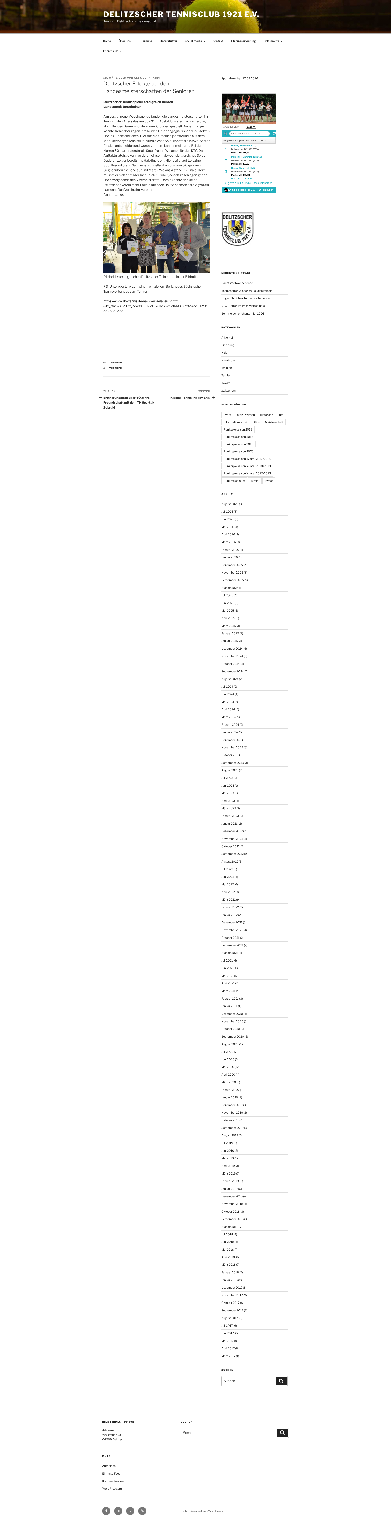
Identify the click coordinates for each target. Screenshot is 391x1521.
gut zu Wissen (245, 414)
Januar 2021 (229, 1006)
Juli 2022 (227, 869)
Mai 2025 (227, 610)
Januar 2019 (229, 1188)
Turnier (115, 362)
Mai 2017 (227, 1340)
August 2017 (229, 1318)
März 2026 (228, 542)
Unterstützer (168, 41)
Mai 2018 (227, 1249)
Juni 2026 (227, 519)
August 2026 (229, 504)
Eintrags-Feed (111, 1473)
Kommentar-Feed (113, 1481)
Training (226, 367)
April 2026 (228, 534)
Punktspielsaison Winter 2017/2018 (247, 458)
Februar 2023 (230, 815)
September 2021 (232, 945)
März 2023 (228, 808)
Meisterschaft (274, 422)
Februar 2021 (230, 998)
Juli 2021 (227, 960)
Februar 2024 (230, 724)
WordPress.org (112, 1488)
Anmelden (109, 1465)
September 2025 (232, 580)
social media (193, 41)
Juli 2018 (227, 1234)
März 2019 (228, 1173)
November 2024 (232, 656)
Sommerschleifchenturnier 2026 (242, 313)
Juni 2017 (227, 1333)
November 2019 (232, 1112)
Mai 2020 (227, 1067)
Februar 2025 (230, 633)
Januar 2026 (229, 557)
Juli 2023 (227, 777)
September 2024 (232, 671)
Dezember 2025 (232, 565)
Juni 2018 (227, 1241)
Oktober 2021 (230, 937)
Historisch (266, 414)
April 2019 (228, 1165)
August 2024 (229, 679)
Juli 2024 (227, 686)
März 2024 (228, 717)
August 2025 (229, 587)
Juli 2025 (227, 595)
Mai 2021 (227, 975)
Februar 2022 (230, 907)
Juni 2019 (227, 1150)
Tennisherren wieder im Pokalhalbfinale (246, 290)
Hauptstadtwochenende (237, 283)
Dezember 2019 (232, 1105)
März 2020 (228, 1082)
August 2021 (229, 952)
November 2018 (232, 1203)
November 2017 (232, 1295)
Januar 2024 (229, 732)
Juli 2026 (227, 511)
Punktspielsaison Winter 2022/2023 (247, 473)
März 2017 (228, 1356)
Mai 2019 (227, 1158)
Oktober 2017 (230, 1302)
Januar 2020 (229, 1097)
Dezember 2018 (232, 1196)
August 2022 (229, 861)
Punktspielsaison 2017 (238, 436)
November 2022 (232, 838)
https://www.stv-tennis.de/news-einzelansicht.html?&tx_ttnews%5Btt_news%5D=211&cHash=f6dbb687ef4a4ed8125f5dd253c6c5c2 (155, 306)
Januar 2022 (229, 915)
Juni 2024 (227, 694)
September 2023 (232, 762)
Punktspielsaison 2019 (238, 444)
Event (227, 414)
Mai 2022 (227, 884)
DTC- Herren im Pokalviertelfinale (243, 305)
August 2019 (229, 1135)
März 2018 (228, 1264)
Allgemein (227, 337)
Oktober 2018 (230, 1211)
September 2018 (232, 1219)
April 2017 (228, 1348)
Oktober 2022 (230, 846)
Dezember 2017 (231, 1287)
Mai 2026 (227, 527)
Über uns (125, 41)
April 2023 (228, 800)
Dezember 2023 (232, 740)
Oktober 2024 (230, 663)
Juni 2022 (227, 877)
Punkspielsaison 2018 (238, 429)
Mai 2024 (227, 702)
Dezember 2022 (232, 831)
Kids (224, 352)
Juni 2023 (227, 785)
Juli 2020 (227, 1051)
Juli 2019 (227, 1143)
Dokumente (271, 41)
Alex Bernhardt (147, 77)
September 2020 (232, 1036)
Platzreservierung (243, 41)
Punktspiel (228, 360)
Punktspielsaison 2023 (239, 451)
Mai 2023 (227, 793)
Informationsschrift (236, 422)
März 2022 (228, 899)
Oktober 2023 (230, 755)
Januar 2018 (229, 1280)
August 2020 (230, 1044)
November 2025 (232, 572)
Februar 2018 (230, 1272)
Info (280, 414)
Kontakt (218, 41)
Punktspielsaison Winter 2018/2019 (247, 466)
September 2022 (232, 854)
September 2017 (232, 1310)
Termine (146, 41)
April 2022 (228, 892)
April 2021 (228, 983)
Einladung (227, 345)
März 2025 (228, 625)
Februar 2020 (230, 1090)
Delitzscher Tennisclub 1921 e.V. (181, 14)
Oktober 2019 (230, 1120)
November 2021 (232, 930)
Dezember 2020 (232, 1013)
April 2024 (228, 709)
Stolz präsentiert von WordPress (202, 1511)
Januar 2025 (229, 640)
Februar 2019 (230, 1181)
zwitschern (228, 390)
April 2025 (228, 618)
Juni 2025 (227, 603)
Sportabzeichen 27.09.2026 (239, 78)
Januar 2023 (229, 823)
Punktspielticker (234, 480)
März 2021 (228, 990)
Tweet (225, 383)
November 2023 (232, 747)
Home (107, 41)
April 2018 (228, 1257)
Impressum (110, 51)
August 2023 (229, 770)
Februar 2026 (230, 549)
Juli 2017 (227, 1325)
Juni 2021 (227, 968)
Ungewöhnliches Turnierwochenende (245, 298)
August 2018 (229, 1226)
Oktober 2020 (230, 1028)
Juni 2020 (227, 1059)
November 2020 (232, 1021)
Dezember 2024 (232, 648)
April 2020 (228, 1074)
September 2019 (232, 1127)
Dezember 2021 (231, 922)
